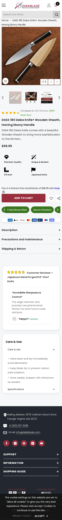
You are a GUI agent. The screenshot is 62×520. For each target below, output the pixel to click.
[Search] (31, 14)
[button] (51, 82)
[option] (31, 56)
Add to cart (23, 198)
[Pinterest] (24, 443)
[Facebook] (6, 443)
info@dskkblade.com (28, 432)
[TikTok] (33, 443)
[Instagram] (15, 443)
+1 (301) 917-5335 (18, 425)
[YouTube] (41, 443)
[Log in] (49, 5)
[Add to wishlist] (51, 198)
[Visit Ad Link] (31, 220)
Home (5, 20)
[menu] (4, 5)
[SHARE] (57, 198)
